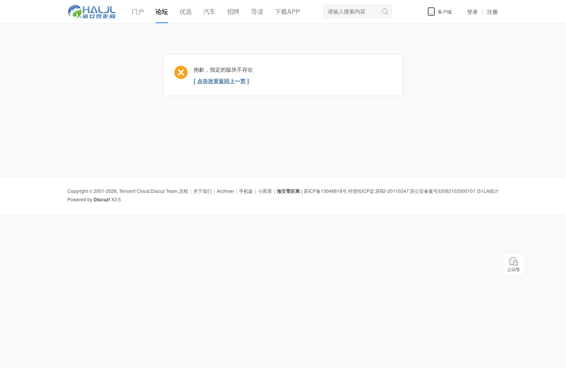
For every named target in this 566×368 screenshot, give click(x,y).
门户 (138, 11)
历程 (183, 190)
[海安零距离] (93, 21)
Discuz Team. (165, 190)
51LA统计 (488, 190)
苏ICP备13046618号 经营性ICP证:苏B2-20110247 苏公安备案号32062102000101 (390, 190)
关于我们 (202, 190)
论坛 (162, 11)
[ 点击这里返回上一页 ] (221, 81)
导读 (257, 11)
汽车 (209, 11)
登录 (472, 11)
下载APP (287, 11)
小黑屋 (265, 190)
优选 (185, 11)
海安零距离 (288, 190)
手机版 (246, 190)
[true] (384, 11)
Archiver (225, 190)
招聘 (233, 11)
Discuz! (102, 199)
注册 (492, 11)
